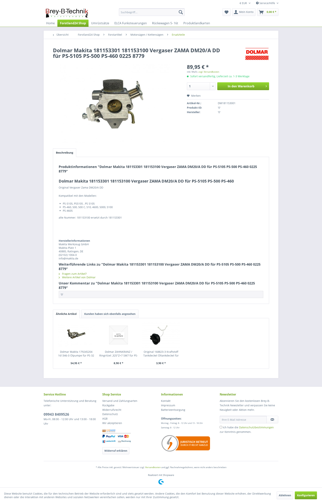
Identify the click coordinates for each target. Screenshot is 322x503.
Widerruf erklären (115, 450)
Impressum (168, 405)
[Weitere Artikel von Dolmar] (257, 53)
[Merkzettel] (226, 12)
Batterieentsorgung (173, 410)
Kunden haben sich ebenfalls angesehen (109, 314)
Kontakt (166, 401)
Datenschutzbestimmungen (256, 427)
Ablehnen (285, 495)
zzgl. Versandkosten (208, 71)
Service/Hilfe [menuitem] (267, 3)
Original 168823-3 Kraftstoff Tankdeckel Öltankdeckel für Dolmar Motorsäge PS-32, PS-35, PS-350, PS (161, 353)
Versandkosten (153, 467)
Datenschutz (110, 414)
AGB (105, 418)
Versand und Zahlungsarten (119, 401)
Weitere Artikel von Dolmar (78, 277)
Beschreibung (64, 152)
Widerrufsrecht (111, 410)
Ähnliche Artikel (66, 314)
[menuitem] (152, 12)
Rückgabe (108, 405)
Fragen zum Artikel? (74, 273)
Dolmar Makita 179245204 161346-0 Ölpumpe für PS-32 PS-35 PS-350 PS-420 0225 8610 (76, 353)
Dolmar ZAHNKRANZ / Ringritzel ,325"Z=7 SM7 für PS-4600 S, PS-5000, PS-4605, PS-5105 (118, 353)
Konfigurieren (306, 495)
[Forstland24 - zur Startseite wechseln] (67, 13)
